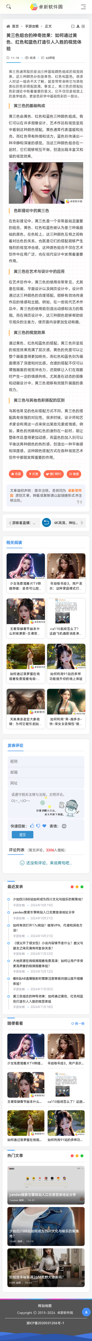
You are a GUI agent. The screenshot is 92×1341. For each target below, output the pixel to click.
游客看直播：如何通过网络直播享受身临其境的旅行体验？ (26, 523)
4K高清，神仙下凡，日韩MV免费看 (70, 523)
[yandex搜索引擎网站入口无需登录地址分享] (46, 1185)
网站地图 (45, 1306)
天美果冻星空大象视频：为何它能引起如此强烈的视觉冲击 (25, 724)
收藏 (18, 474)
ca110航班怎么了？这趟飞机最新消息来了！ (65, 633)
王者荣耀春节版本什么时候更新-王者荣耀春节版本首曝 (25, 633)
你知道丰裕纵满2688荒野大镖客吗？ (37, 1277)
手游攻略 (32, 26)
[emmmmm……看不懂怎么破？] (38, 825)
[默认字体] (78, 26)
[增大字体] (83, 26)
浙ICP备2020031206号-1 (45, 1323)
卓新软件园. (65, 1313)
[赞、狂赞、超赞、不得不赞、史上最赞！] (44, 825)
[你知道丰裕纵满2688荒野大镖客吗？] (46, 1267)
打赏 (35, 474)
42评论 (50, 58)
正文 (48, 26)
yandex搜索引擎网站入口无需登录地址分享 (44, 912)
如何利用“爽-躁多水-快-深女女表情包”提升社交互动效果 (66, 724)
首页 (15, 26)
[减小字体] (73, 26)
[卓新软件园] (46, 7)
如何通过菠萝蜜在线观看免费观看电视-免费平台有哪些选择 (25, 678)
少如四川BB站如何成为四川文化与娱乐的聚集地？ (48, 899)
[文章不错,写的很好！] (32, 825)
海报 (76, 474)
